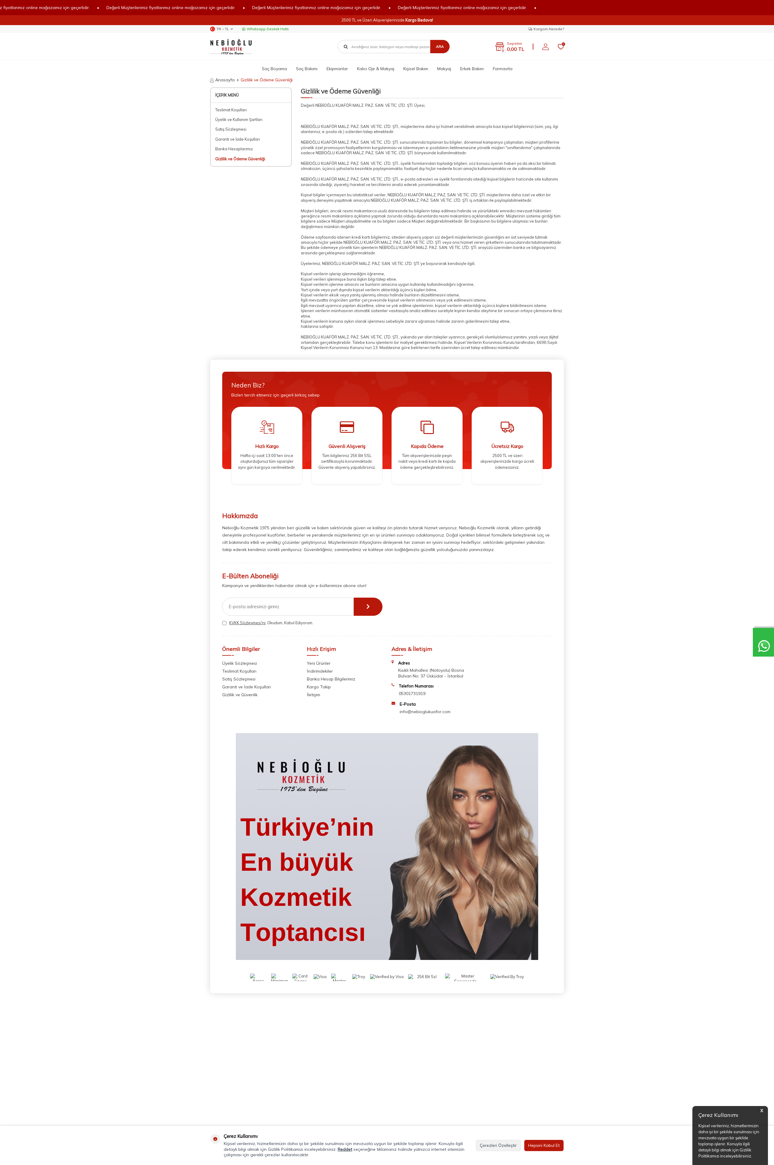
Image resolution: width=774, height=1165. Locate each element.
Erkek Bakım (472, 68)
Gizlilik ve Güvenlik (240, 694)
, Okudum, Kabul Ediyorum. (271, 622)
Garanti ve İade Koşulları (237, 139)
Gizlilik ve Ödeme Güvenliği (240, 158)
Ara (440, 46)
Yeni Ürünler (318, 663)
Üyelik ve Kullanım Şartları (238, 119)
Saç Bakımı (306, 68)
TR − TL (222, 29)
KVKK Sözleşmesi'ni (247, 622)
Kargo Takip (319, 687)
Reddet (345, 1149)
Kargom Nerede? (549, 29)
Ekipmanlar (337, 68)
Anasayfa (225, 80)
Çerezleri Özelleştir (498, 1145)
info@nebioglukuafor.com (425, 711)
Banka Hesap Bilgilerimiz (331, 679)
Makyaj (444, 68)
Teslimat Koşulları (231, 109)
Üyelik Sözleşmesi (239, 663)
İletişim (313, 694)
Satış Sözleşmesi (230, 129)
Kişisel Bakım (415, 68)
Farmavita (502, 68)
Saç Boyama (274, 68)
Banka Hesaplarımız (234, 148)
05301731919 (412, 693)
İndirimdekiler (320, 671)
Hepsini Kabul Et (544, 1145)
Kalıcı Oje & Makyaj (375, 68)
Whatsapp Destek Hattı (268, 29)
